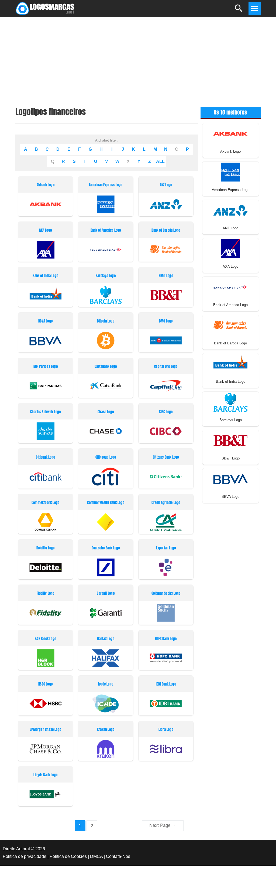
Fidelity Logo (45, 593)
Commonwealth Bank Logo (105, 503)
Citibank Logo (45, 457)
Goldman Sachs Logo (166, 593)
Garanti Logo (105, 593)
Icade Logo (105, 684)
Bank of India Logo (45, 276)
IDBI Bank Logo (166, 684)
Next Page (162, 825)
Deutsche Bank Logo (106, 548)
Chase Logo (106, 412)
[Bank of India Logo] (230, 363)
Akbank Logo (45, 185)
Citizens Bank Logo (166, 457)
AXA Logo (45, 230)
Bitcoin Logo (105, 321)
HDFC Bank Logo (166, 639)
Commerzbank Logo (45, 503)
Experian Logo (166, 548)
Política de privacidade (24, 856)
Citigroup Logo (105, 457)
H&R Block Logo (45, 639)
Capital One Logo (165, 366)
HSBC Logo (45, 684)
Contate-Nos (118, 856)
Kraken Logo (105, 729)
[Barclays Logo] (230, 401)
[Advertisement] (138, 58)
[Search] (239, 10)
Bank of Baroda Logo (165, 230)
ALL (160, 161)
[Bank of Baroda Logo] (230, 325)
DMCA (96, 856)
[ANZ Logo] (230, 210)
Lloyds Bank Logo (45, 775)
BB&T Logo (166, 276)
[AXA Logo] (230, 248)
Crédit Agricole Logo (165, 503)
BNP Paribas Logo (45, 366)
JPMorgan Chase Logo (45, 729)
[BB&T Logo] (230, 440)
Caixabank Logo (106, 366)
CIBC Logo (165, 412)
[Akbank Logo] (230, 133)
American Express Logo (105, 185)
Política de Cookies (68, 856)
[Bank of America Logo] (230, 286)
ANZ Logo (166, 185)
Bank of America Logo (106, 230)
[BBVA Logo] (230, 478)
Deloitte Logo (45, 548)
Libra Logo (165, 729)
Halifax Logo (105, 639)
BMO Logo (166, 321)
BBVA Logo (45, 321)
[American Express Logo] (230, 171)
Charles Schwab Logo (45, 412)
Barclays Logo (106, 276)
